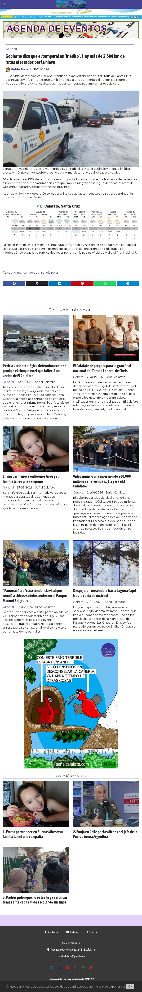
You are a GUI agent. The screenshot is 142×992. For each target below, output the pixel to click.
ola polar (52, 272)
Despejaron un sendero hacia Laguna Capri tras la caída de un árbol (104, 593)
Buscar (93, 932)
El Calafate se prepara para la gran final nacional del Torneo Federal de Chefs (102, 368)
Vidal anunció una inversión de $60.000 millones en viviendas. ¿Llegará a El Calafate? (102, 481)
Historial (74, 932)
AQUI (134, 252)
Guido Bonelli (21, 69)
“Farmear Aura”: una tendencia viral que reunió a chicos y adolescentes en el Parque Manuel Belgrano (35, 595)
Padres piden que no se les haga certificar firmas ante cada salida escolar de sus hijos (35, 900)
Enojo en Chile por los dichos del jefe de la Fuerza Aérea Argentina (105, 834)
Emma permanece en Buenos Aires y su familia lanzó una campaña (31, 478)
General (11, 49)
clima (17, 272)
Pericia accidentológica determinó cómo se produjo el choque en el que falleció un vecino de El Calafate (34, 370)
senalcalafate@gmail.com (71, 956)
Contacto (53, 932)
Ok (130, 986)
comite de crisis (33, 272)
